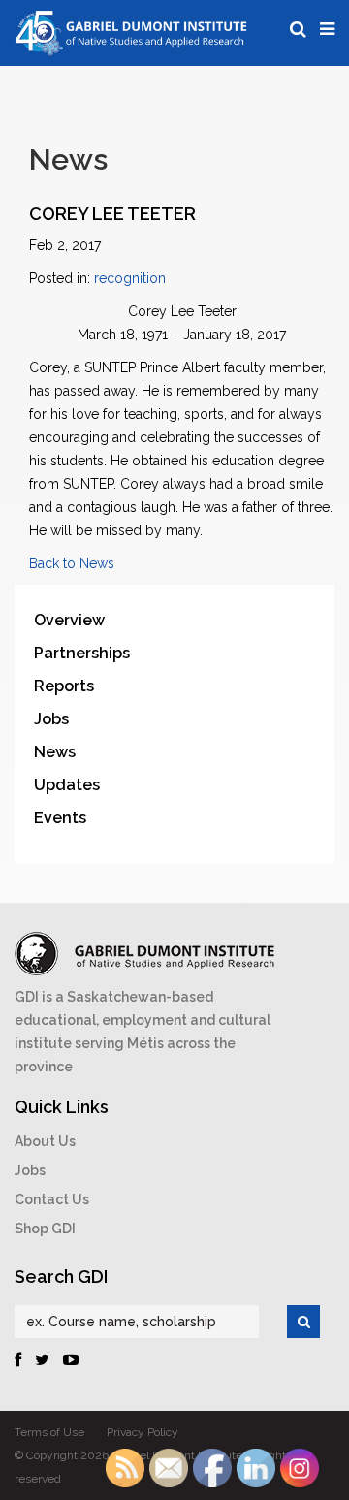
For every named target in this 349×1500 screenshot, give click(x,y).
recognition (130, 278)
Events (60, 818)
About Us (45, 1141)
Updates (67, 785)
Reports (64, 686)
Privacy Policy (142, 1432)
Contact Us (52, 1199)
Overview (69, 620)
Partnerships (82, 653)
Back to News (71, 563)
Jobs (51, 719)
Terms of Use (49, 1432)
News (55, 752)
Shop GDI (45, 1228)
